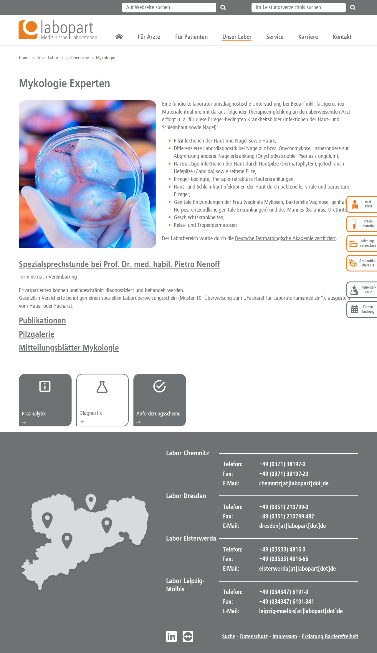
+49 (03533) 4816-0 (281, 549)
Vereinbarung (63, 277)
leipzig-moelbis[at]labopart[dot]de (301, 611)
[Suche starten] (223, 7)
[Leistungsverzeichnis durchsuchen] (353, 7)
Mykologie (105, 57)
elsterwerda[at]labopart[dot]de (297, 568)
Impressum (284, 636)
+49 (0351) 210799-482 (286, 516)
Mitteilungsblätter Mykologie (69, 347)
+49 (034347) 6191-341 (286, 601)
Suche (228, 636)
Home (24, 57)
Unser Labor (47, 57)
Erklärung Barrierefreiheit (330, 636)
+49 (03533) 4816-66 (283, 558)
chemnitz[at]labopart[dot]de (294, 483)
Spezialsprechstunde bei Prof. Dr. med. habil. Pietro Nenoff (119, 264)
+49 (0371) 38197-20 (283, 473)
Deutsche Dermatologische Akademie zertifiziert (285, 239)
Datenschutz (254, 636)
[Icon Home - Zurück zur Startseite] (119, 36)
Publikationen (42, 320)
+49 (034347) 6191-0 (283, 591)
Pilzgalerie (36, 334)
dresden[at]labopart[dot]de (292, 525)
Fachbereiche (77, 57)
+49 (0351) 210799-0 (283, 506)
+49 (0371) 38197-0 (281, 464)
